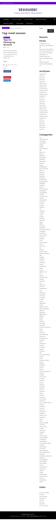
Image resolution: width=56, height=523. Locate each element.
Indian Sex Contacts (8, 23)
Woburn (41, 472)
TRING (41, 434)
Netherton (42, 321)
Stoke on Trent (43, 415)
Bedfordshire (42, 161)
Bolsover (41, 170)
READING (41, 364)
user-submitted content (45, 443)
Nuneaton (41, 340)
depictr (41, 222)
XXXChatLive (42, 498)
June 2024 (42, 122)
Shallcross (41, 384)
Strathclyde (42, 417)
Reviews (41, 367)
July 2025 (41, 98)
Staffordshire (42, 411)
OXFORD (41, 345)
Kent (40, 290)
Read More (5, 61)
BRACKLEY (42, 172)
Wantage (41, 445)
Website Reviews (43, 450)
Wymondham (42, 480)
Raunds (41, 362)
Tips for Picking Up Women (9, 42)
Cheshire (41, 205)
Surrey (41, 421)
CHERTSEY (42, 202)
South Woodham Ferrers (45, 402)
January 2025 (42, 109)
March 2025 (42, 105)
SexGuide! (28, 9)
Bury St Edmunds (43, 189)
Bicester (41, 165)
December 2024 (43, 110)
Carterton (41, 194)
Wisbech (41, 470)
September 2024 (43, 116)
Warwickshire (42, 446)
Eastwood (41, 237)
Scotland (41, 375)
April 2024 (42, 125)
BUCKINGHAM (43, 179)
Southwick (42, 410)
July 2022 (41, 129)
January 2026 (42, 87)
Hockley (41, 270)
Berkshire (41, 163)
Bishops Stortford (43, 168)
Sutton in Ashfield (43, 423)
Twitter (7, 74)
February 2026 (43, 85)
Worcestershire (43, 476)
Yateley (41, 481)
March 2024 (42, 127)
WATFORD (42, 448)
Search (41, 28)
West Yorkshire (43, 463)
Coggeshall (42, 211)
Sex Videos (42, 503)
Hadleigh (41, 257)
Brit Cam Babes (43, 496)
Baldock (41, 154)
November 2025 (43, 90)
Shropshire (42, 388)
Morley (41, 319)
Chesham (41, 203)
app (40, 150)
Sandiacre (41, 373)
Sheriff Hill (41, 386)
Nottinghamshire (43, 338)
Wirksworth (42, 469)
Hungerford (42, 281)
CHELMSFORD (43, 200)
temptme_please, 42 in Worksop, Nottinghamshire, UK (46, 58)
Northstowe (42, 336)
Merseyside (42, 312)
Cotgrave (41, 216)
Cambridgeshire (43, 192)
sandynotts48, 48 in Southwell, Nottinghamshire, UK (46, 63)
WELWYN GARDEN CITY (45, 456)
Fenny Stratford (43, 242)
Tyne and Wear (43, 435)
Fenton (41, 244)
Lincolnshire (42, 297)
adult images (42, 141)
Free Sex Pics (29, 23)
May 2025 (42, 101)
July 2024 (41, 120)
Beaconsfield (42, 157)
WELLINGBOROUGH (44, 452)
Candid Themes (42, 516)
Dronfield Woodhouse (44, 229)
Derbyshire (42, 225)
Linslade (41, 299)
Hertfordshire (42, 266)
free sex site (42, 246)
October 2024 (42, 114)
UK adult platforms (43, 437)
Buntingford (42, 183)
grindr (40, 255)
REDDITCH (42, 365)
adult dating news (43, 139)
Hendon (41, 264)
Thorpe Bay (42, 430)
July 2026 (41, 75)
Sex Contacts (42, 376)
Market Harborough (44, 308)
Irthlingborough (43, 288)
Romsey (41, 369)
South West (42, 400)
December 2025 (43, 88)
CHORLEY (41, 207)
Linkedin (7, 80)
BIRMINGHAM (43, 167)
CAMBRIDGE (42, 191)
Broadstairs (42, 176)
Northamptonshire (43, 334)
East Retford (42, 233)
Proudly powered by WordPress (17, 516)
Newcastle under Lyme (45, 327)
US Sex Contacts (28, 19)
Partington (42, 351)
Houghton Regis (43, 277)
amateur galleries (43, 148)
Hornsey (41, 275)
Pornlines (41, 494)
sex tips (41, 382)
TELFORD (41, 424)
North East (42, 332)
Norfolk (41, 330)
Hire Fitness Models (44, 492)
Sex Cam (41, 502)
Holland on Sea (43, 272)
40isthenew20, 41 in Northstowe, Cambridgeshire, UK (46, 45)
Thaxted (41, 428)
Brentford (41, 174)
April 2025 (42, 103)
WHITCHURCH (43, 467)
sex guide (41, 378)
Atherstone (42, 152)
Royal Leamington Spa (44, 371)
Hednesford (42, 262)
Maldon (41, 305)
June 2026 (42, 77)
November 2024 (43, 112)
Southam (41, 404)
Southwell (41, 408)
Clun (40, 209)
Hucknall (41, 279)
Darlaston (41, 218)
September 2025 (43, 94)
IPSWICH (41, 286)
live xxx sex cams (43, 505)
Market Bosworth (43, 306)
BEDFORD (42, 159)
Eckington (41, 238)
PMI (40, 353)
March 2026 (42, 83)
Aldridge (41, 144)
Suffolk (41, 419)
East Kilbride (42, 231)
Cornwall (41, 213)
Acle (40, 137)
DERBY (41, 224)
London (41, 301)
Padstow (41, 349)
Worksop (41, 478)
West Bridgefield (43, 459)
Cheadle (41, 198)
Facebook (7, 71)
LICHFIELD (42, 295)
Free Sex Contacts (16, 19)
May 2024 (42, 123)
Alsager (41, 146)
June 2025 (42, 99)
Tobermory (42, 432)
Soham (41, 393)
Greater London (43, 251)
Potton (41, 358)
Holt (40, 273)
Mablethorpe (42, 303)
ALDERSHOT (42, 143)
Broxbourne (42, 178)
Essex (40, 240)
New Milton (42, 323)
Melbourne (42, 310)
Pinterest (7, 77)
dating (6, 64)
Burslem (41, 187)
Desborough (42, 227)
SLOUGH (41, 389)
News (40, 329)
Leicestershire (42, 294)
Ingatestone (42, 284)
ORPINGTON (42, 343)
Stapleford (42, 413)
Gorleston (41, 249)
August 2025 (42, 96)
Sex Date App (19, 23)
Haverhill (41, 261)
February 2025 (43, 107)
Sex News (42, 380)
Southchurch (42, 406)
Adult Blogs (6, 19)
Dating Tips (7, 37)
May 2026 (42, 79)
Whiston (41, 465)
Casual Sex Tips (43, 196)
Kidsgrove (41, 292)
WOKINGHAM (43, 474)
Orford (41, 342)
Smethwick (42, 391)
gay (40, 248)
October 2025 (42, 92)
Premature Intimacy (44, 360)
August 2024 (42, 118)
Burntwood (42, 185)
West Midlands (43, 461)
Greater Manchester (44, 253)
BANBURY (42, 156)
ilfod (40, 283)
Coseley (41, 214)
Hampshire (42, 259)
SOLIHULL (42, 395)
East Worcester (43, 235)
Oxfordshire (42, 347)
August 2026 (42, 74)
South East (42, 397)
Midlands (41, 316)
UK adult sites (42, 439)
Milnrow (41, 318)
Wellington (42, 454)
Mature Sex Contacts (41, 19)
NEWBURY (42, 325)
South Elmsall (42, 399)
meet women (11, 64)
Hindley (41, 268)
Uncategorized (43, 441)
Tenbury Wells (42, 426)
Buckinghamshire (43, 181)
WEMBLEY (42, 458)
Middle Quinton (43, 314)
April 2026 (42, 81)
